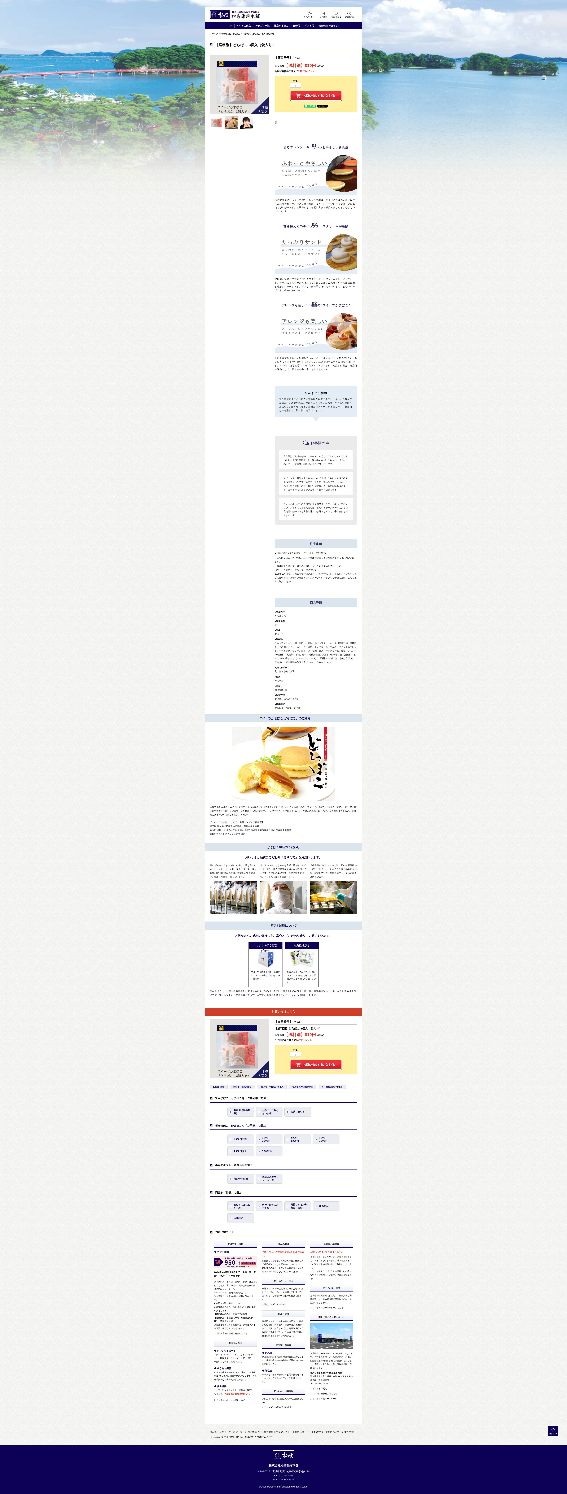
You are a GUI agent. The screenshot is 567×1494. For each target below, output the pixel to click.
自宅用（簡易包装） (242, 1087)
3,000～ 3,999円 (323, 1139)
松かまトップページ (220, 1432)
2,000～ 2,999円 (295, 1139)
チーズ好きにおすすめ (332, 1087)
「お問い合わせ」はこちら (324, 1393)
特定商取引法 (236, 1437)
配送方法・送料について (327, 1432)
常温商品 (324, 1206)
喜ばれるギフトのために (275, 1304)
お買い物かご (335, 17)
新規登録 (268, 1432)
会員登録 (323, 17)
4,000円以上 (240, 1151)
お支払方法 (348, 1432)
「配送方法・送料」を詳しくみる (231, 1333)
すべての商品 (244, 25)
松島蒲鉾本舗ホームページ (324, 1398)
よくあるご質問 (319, 1388)
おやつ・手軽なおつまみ (272, 1087)
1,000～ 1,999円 (266, 1139)
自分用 (296, 25)
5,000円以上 (268, 1151)
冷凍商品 (238, 1218)
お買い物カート (303, 1432)
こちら (351, 577)
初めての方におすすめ (302, 1087)
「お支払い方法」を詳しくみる (230, 1400)
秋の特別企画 (241, 1178)
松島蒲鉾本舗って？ (329, 25)
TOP (229, 25)
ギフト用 (309, 25)
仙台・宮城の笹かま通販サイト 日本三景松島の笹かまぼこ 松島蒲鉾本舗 (235, 14)
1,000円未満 (218, 1087)
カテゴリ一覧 (262, 25)
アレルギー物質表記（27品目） (279, 1407)
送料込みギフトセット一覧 (270, 1178)
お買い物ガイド (253, 1432)
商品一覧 (238, 1432)
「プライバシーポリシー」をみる (327, 1307)
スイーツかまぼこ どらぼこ (228, 34)
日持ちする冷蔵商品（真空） (299, 1206)
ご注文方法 (349, 17)
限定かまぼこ (281, 25)
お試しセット (298, 1111)
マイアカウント (310, 17)
